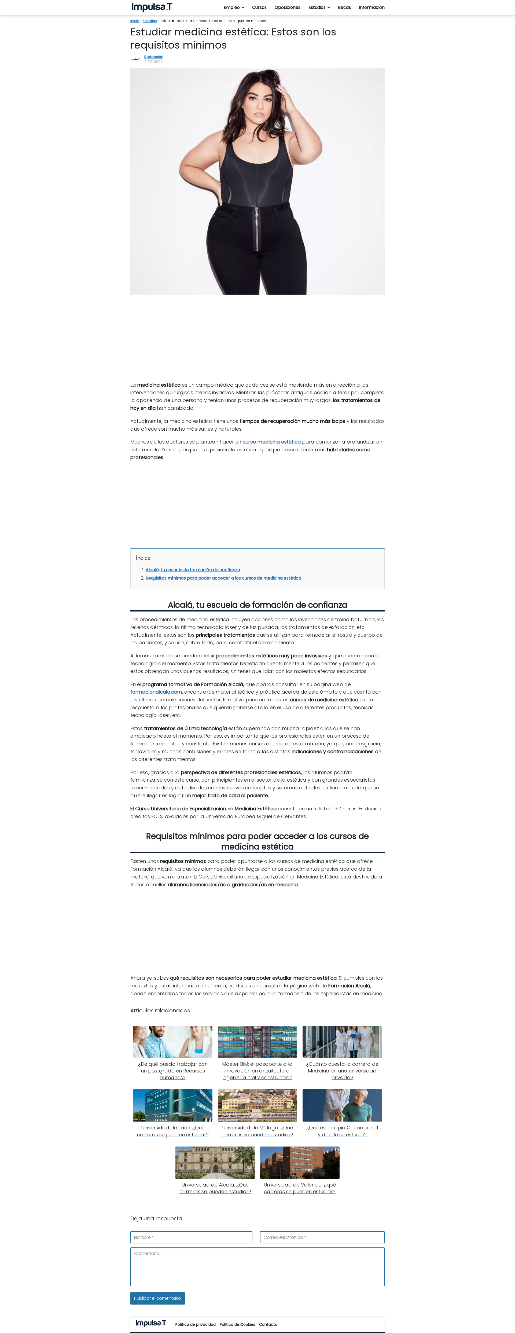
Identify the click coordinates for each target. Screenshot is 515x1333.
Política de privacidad (195, 1324)
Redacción (153, 56)
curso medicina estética (271, 441)
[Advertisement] (257, 338)
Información (372, 7)
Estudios (317, 7)
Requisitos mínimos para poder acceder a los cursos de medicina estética (223, 578)
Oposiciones (287, 7)
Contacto (268, 1324)
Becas (344, 7)
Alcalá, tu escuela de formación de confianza (193, 570)
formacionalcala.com (156, 692)
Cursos (259, 7)
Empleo (232, 7)
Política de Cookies (237, 1324)
